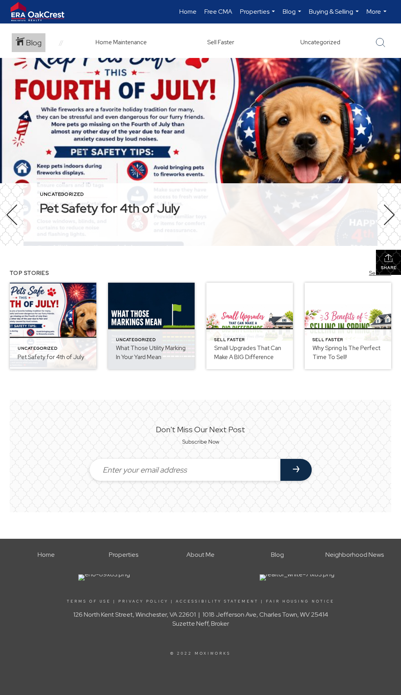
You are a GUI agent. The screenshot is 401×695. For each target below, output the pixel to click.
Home (188, 11)
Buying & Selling (335, 15)
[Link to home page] (41, 11)
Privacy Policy (143, 601)
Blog (293, 15)
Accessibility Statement (217, 601)
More (377, 15)
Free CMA (218, 11)
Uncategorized (62, 194)
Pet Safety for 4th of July (110, 208)
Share (388, 267)
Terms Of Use (89, 601)
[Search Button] (380, 42)
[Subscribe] (296, 470)
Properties (258, 15)
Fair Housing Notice (300, 601)
